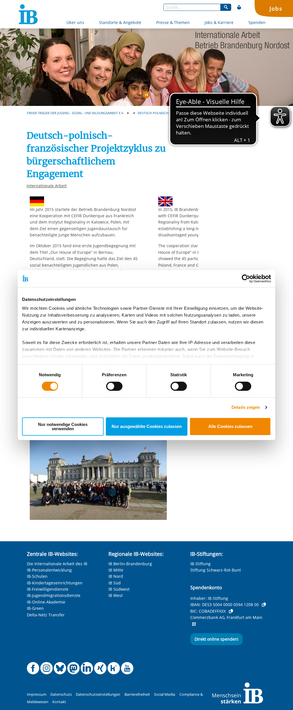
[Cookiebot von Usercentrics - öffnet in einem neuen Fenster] (246, 278)
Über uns (75, 22)
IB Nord (115, 576)
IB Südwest (119, 589)
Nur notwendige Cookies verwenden (63, 426)
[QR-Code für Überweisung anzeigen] (194, 624)
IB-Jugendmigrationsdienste (53, 595)
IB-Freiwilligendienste (47, 589)
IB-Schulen (37, 576)
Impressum (36, 694)
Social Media (164, 694)
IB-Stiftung (200, 563)
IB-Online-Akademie (46, 602)
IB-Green (35, 608)
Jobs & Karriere (219, 22)
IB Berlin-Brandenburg (130, 563)
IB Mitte (115, 570)
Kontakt (59, 701)
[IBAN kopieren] (264, 605)
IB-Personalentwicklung (49, 570)
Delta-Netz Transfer (46, 615)
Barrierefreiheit (137, 694)
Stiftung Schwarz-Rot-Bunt (215, 570)
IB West (115, 595)
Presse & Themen (173, 22)
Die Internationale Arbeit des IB (57, 563)
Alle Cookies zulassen (230, 426)
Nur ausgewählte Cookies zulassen (147, 426)
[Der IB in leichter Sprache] (239, 7)
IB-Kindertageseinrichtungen (54, 583)
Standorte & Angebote (120, 22)
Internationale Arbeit (47, 185)
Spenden (257, 22)
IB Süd (114, 583)
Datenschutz (61, 694)
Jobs (276, 8)
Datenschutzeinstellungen (98, 694)
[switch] (114, 386)
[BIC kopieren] (231, 611)
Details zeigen (245, 407)
